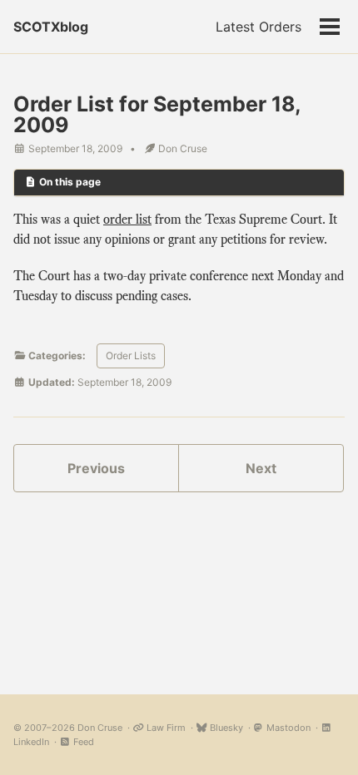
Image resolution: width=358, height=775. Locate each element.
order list (127, 219)
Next (261, 468)
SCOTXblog (50, 26)
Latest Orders (258, 26)
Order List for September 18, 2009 (157, 114)
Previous (96, 468)
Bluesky (225, 727)
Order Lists (131, 355)
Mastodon (287, 727)
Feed (82, 742)
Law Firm (165, 727)
